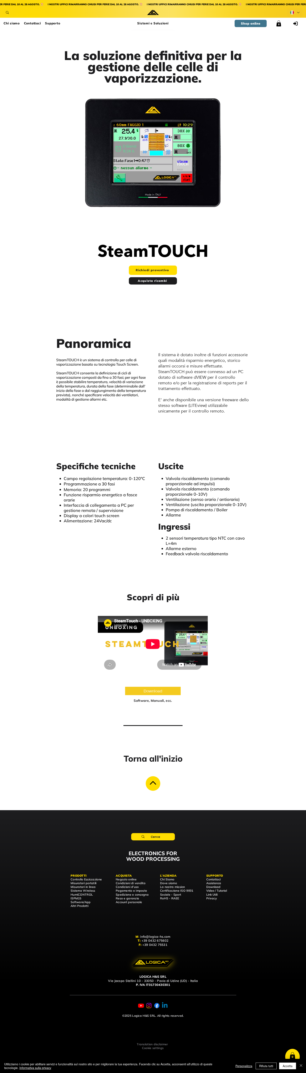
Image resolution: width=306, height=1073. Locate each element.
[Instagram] (149, 1005)
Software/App (81, 902)
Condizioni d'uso (127, 887)
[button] (152, 23)
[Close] (153, 783)
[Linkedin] (164, 1005)
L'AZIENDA (168, 875)
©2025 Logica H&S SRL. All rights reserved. (153, 1016)
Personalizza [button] (243, 1066)
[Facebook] (156, 1005)
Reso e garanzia (127, 898)
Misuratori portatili (84, 883)
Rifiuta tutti (266, 1066)
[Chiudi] (301, 1066)
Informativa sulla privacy (35, 1068)
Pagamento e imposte (131, 890)
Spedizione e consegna (132, 894)
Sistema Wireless (83, 890)
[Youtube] (141, 1005)
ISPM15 (76, 898)
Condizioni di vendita (131, 883)
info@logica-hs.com (155, 937)
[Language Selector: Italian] (294, 12)
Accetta (287, 1066)
